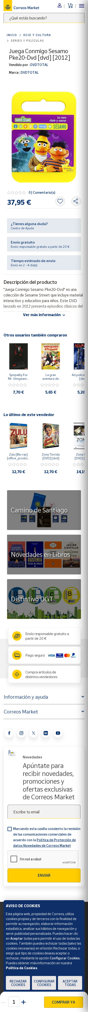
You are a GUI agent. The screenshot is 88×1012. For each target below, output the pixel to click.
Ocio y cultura (37, 35)
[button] (23, 1001)
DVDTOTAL (39, 65)
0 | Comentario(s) (42, 192)
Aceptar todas (70, 983)
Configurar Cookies (44, 983)
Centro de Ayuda (22, 228)
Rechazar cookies (18, 983)
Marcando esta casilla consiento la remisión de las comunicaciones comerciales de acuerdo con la (46, 837)
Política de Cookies (21, 968)
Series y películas (27, 40)
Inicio (12, 35)
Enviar (44, 875)
